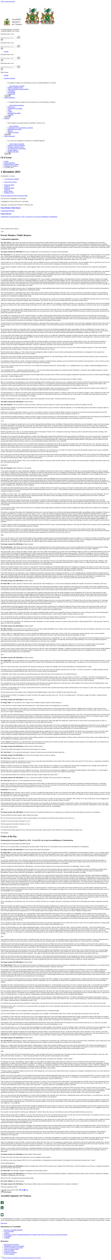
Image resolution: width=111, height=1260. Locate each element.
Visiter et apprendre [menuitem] (9, 136)
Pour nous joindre (9, 1231)
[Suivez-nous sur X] (2, 1205)
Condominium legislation (7, 210)
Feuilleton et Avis (9, 192)
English (6, 51)
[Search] (2, 40)
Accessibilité (7, 1236)
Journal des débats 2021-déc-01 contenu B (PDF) (14, 195)
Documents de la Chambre (11, 164)
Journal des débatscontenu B (9, 188)
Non (26, 1190)
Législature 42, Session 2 (11, 166)
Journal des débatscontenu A (9, 185)
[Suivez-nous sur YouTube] (2, 1215)
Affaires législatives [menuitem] (9, 97)
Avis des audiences (9, 1254)
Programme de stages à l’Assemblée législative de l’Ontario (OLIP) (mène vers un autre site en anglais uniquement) (35, 1234)
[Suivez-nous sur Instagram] (2, 1200)
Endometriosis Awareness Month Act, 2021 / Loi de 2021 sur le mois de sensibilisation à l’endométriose (29, 216)
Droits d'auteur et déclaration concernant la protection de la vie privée (22, 1258)
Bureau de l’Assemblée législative (13, 1230)
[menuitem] (16, 86)
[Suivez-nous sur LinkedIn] (2, 1208)
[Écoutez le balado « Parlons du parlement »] (1, 1211)
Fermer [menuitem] (7, 96)
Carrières (6, 1233)
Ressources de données (10, 1252)
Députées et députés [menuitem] (9, 78)
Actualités (7, 1237)
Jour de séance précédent (11, 179)
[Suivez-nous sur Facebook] (2, 1203)
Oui (22, 1190)
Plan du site (4, 1223)
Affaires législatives (9, 163)
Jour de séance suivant (11, 182)
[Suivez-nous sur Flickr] (2, 1212)
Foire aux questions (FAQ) (11, 1249)
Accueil (6, 161)
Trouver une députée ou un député (13, 1247)
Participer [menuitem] (6, 118)
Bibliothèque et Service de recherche (14, 1246)
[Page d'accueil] (28, 28)
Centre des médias (9, 1250)
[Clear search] (18, 37)
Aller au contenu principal (8, 1)
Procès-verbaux (8, 191)
